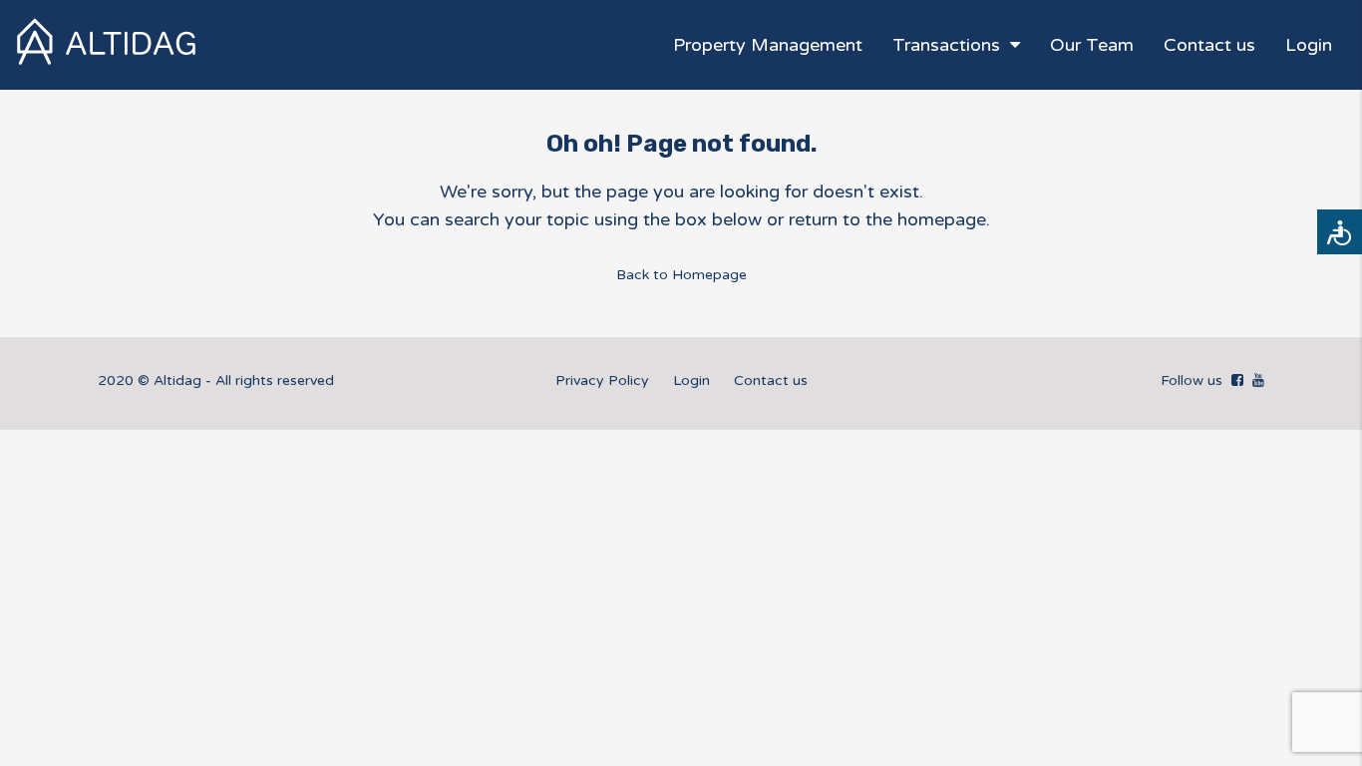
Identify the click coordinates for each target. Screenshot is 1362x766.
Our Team (1092, 45)
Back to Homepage (681, 274)
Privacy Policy (602, 380)
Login (1308, 45)
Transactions (946, 45)
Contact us (1209, 45)
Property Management (767, 45)
